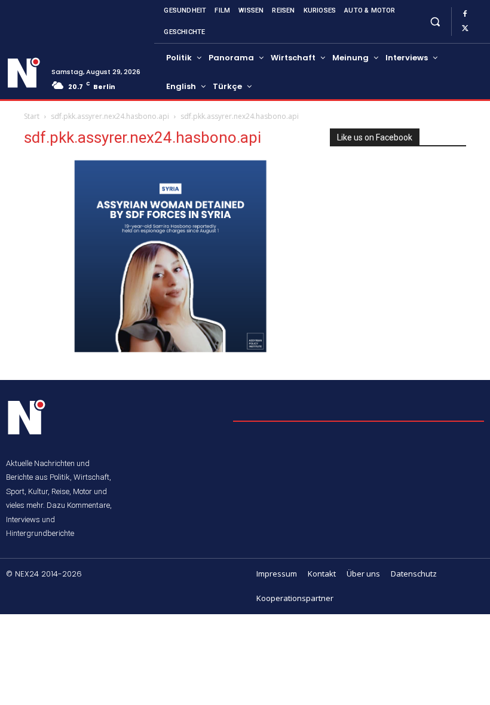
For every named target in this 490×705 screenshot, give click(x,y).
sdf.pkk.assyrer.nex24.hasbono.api (110, 116)
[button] (435, 21)
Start (31, 116)
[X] (465, 29)
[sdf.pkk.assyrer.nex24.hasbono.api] (168, 351)
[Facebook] (465, 14)
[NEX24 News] (24, 73)
